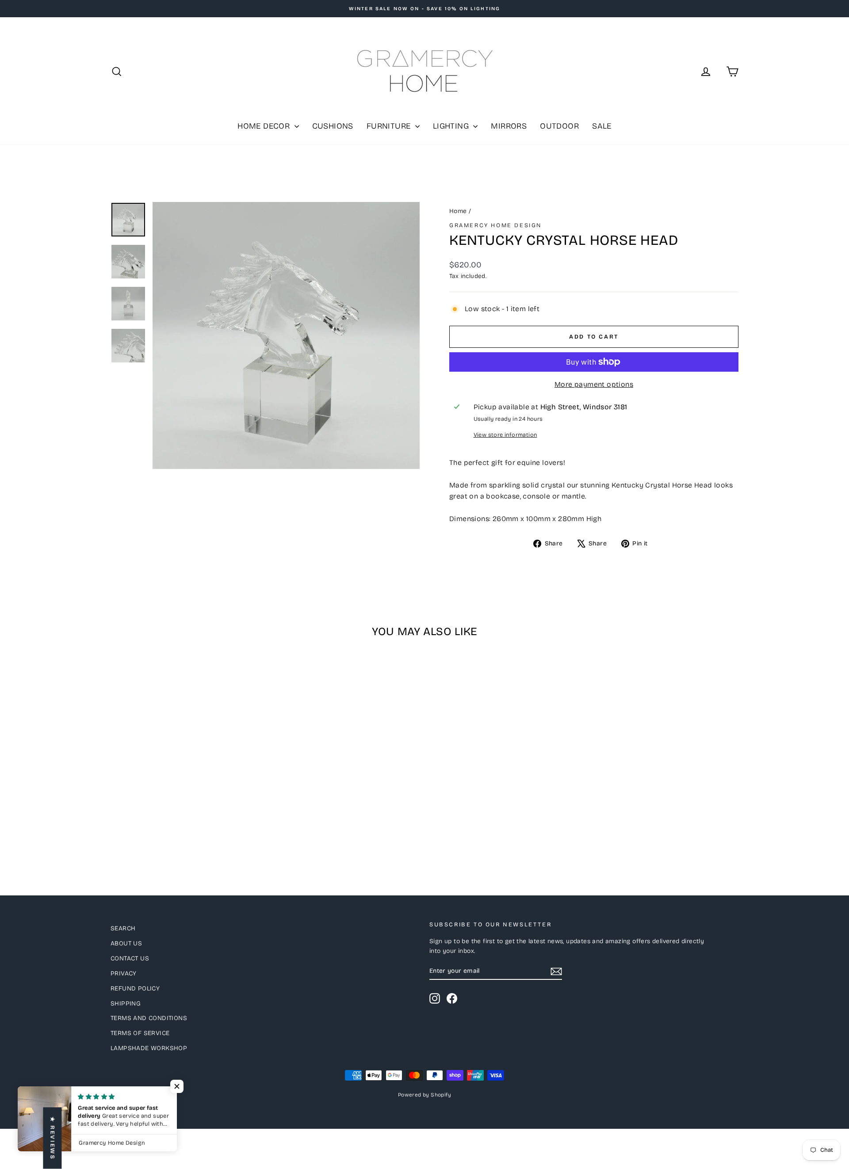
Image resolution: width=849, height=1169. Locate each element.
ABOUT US (126, 943)
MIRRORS (509, 126)
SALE (602, 126)
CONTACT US (130, 958)
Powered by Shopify (424, 1095)
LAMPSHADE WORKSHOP (149, 1048)
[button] (177, 1086)
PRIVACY (124, 973)
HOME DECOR (264, 126)
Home (458, 211)
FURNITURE (390, 126)
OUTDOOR (559, 126)
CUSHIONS (332, 126)
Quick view (185, 799)
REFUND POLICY (135, 988)
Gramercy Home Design (495, 225)
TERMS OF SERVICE (140, 1033)
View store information (505, 434)
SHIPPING (126, 1003)
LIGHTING (452, 126)
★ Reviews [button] (52, 1138)
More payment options (594, 384)
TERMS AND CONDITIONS (149, 1018)
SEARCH (123, 928)
